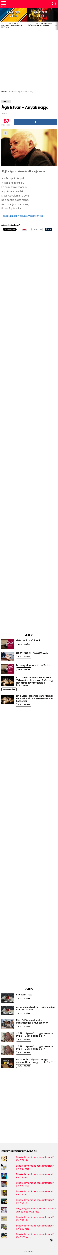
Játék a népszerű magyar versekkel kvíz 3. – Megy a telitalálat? (34, 1034)
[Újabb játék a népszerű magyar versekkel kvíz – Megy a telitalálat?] (7, 1063)
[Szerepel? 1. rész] (7, 998)
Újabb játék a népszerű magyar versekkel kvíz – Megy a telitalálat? (34, 1061)
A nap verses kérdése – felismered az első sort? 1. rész (35, 1008)
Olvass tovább (24, 644)
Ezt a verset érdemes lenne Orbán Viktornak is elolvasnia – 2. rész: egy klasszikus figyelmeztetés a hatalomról (34, 681)
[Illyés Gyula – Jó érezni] (7, 644)
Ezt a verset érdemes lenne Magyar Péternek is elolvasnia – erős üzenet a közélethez (35, 698)
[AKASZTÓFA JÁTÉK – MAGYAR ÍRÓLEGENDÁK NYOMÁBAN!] (40, 15)
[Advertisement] (29, 59)
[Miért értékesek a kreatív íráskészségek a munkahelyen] (7, 1024)
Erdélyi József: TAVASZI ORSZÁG (32, 652)
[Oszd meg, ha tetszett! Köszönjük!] (35, 122)
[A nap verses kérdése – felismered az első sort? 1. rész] (7, 1010)
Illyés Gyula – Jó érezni (28, 640)
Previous (1, 19)
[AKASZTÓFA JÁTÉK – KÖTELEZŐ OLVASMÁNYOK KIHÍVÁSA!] (13, 15)
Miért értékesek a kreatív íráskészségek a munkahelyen (32, 1021)
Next (56, 19)
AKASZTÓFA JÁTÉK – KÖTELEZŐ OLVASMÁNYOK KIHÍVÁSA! (11, 25)
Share (5, 133)
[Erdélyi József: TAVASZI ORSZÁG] (7, 656)
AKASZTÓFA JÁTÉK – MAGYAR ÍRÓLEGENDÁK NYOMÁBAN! (40, 24)
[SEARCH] (54, 4)
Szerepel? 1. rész (24, 994)
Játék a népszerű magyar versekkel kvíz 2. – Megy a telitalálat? (34, 1047)
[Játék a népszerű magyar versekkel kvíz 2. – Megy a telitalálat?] (7, 1050)
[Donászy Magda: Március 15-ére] (7, 669)
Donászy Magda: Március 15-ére (33, 665)
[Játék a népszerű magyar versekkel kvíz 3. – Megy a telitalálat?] (7, 1037)
